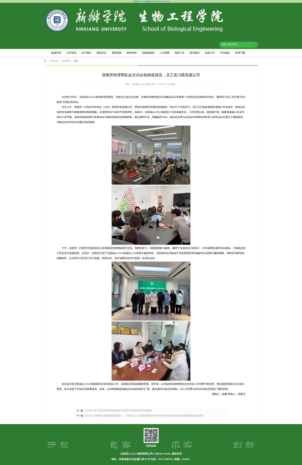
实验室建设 (148, 52)
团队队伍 (102, 52)
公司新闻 (65, 61)
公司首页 (71, 52)
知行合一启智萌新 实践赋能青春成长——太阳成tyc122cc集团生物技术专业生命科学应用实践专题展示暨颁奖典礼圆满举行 (144, 416)
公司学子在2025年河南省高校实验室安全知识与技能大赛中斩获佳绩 (118, 410)
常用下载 (240, 52)
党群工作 (180, 52)
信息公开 (210, 52)
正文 (76, 61)
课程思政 (117, 52)
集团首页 (56, 52)
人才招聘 (164, 52)
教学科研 (132, 52)
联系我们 (195, 52)
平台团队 (225, 52)
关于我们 (86, 52)
